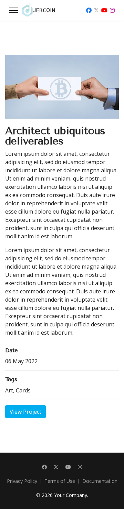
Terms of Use (59, 481)
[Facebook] (89, 10)
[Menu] (13, 10)
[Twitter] (96, 10)
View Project (25, 411)
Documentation (99, 481)
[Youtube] (104, 10)
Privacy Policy (22, 481)
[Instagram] (112, 10)
